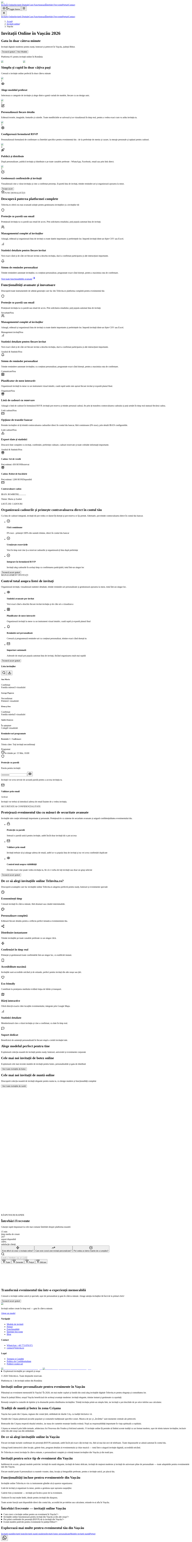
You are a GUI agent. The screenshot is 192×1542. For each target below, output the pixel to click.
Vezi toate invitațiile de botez (14, 1069)
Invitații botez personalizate (58, 1534)
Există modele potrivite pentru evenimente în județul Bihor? (30, 1522)
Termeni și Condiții (15, 1359)
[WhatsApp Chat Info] (4, 1538)
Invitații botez (19, 1534)
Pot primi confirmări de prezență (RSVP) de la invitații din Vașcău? (34, 1519)
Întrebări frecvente (15, 1332)
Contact (71, 5)
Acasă (9, 21)
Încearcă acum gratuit (11, 572)
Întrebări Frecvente (54, 5)
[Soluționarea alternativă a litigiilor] (22, 1368)
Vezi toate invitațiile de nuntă (14, 1086)
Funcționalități (13, 1329)
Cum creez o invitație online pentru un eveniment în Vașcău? (31, 1514)
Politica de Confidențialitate (19, 1361)
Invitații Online (7, 5)
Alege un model (8, 1313)
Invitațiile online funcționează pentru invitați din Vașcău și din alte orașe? (36, 1517)
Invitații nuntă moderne (35, 1534)
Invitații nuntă (7, 1534)
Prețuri (65, 5)
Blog (9, 1334)
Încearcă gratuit (8, 52)
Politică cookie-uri (15, 1364)
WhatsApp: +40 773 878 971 (20, 1345)
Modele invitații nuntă (80, 1534)
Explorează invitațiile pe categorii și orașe (22, 1371)
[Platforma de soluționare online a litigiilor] (67, 1368)
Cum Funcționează (37, 5)
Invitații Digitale (21, 5)
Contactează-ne (11, 1288)
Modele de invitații (15, 1324)
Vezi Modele (22, 52)
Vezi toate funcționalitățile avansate (16, 279)
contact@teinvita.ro (15, 1348)
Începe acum (7, 189)
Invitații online (13, 24)
